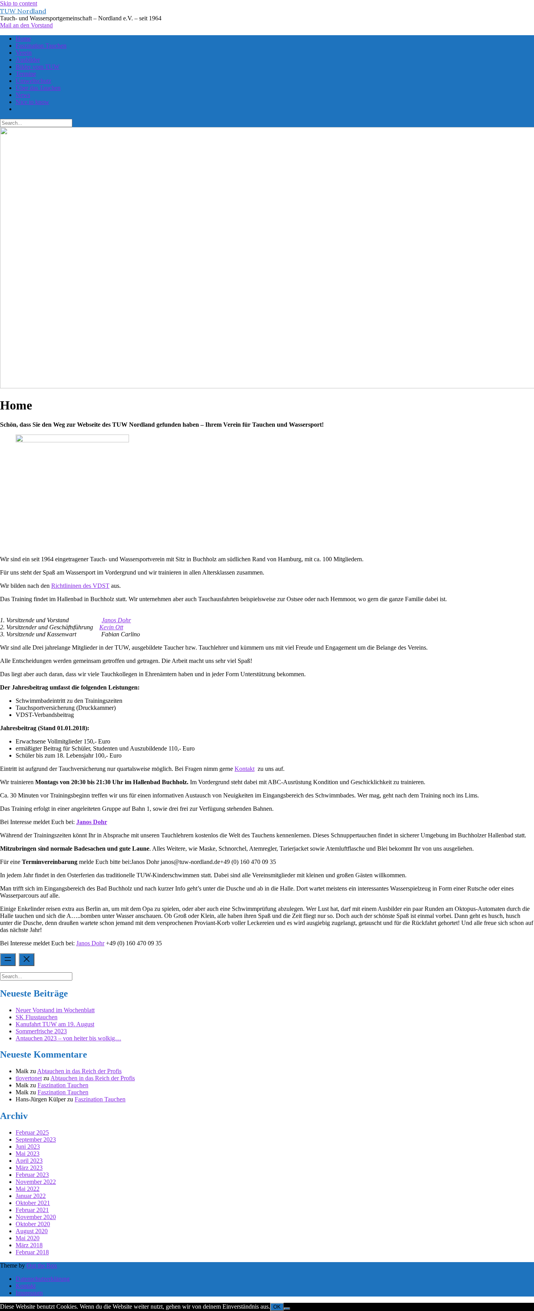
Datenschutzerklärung (43, 1278)
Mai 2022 (27, 1188)
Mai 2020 (27, 1238)
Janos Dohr (116, 620)
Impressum (29, 1292)
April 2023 (29, 1160)
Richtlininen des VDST (80, 585)
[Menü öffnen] (8, 959)
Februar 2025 (32, 1132)
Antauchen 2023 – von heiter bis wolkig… (68, 1038)
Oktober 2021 (33, 1203)
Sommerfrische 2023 (41, 1031)
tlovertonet (29, 1078)
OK (277, 1307)
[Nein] (287, 1308)
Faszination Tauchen (41, 45)
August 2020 (32, 1231)
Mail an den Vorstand (26, 25)
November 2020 (36, 1217)
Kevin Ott (111, 627)
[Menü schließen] (26, 959)
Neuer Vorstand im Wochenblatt (55, 1010)
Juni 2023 (28, 1146)
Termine (26, 73)
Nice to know (32, 102)
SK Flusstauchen (36, 1017)
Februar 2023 (32, 1174)
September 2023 (36, 1139)
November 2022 (36, 1181)
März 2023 (29, 1167)
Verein (24, 52)
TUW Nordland (23, 11)
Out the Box (42, 1265)
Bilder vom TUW (37, 66)
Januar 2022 (31, 1195)
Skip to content (18, 3)
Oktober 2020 (33, 1224)
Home (23, 38)
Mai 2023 (27, 1153)
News (23, 95)
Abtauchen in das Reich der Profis (79, 1071)
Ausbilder (28, 59)
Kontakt (244, 768)
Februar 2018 (32, 1252)
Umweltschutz (33, 80)
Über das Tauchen (38, 87)
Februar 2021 (32, 1210)
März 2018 (29, 1245)
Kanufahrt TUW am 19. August (55, 1024)
